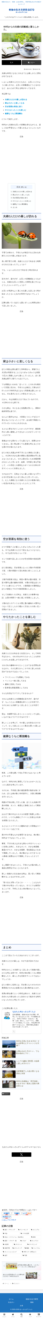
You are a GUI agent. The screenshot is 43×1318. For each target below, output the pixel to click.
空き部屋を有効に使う (20, 198)
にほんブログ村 (8, 1220)
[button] (31, 62)
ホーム (11, 1299)
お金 (21, 1305)
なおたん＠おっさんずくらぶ (23, 1012)
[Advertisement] (21, 159)
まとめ (15, 207)
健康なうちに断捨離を (20, 204)
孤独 (31, 1302)
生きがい (6, 1094)
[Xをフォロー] (13, 1031)
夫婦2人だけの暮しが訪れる (22, 191)
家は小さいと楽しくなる (21, 195)
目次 (18, 187)
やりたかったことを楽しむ (22, 201)
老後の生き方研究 (32, 1299)
